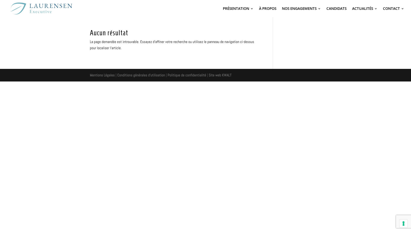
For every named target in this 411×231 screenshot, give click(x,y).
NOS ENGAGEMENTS (299, 9)
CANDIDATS (336, 9)
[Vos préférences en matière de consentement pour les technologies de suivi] (403, 223)
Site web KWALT (220, 75)
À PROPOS (267, 9)
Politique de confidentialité (187, 75)
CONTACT (391, 9)
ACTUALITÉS (362, 9)
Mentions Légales (102, 75)
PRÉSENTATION (236, 9)
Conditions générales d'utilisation (140, 75)
